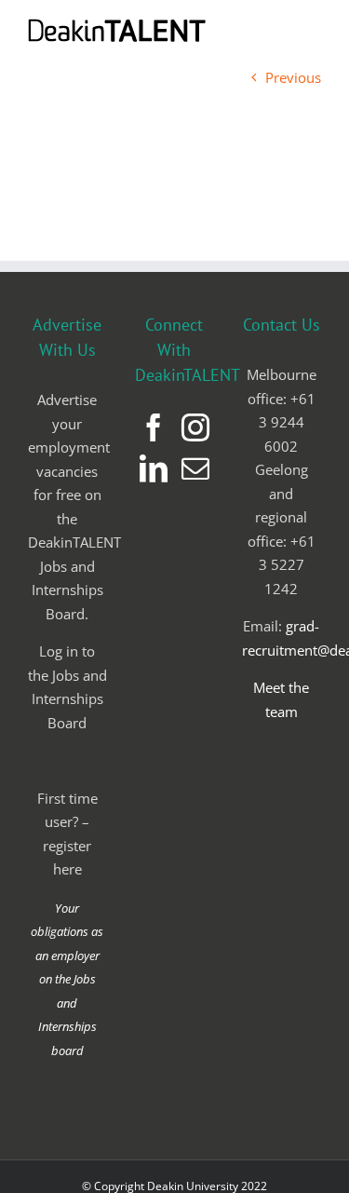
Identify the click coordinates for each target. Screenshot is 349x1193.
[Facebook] (154, 427)
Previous (293, 77)
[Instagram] (195, 427)
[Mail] (195, 468)
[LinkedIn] (154, 468)
